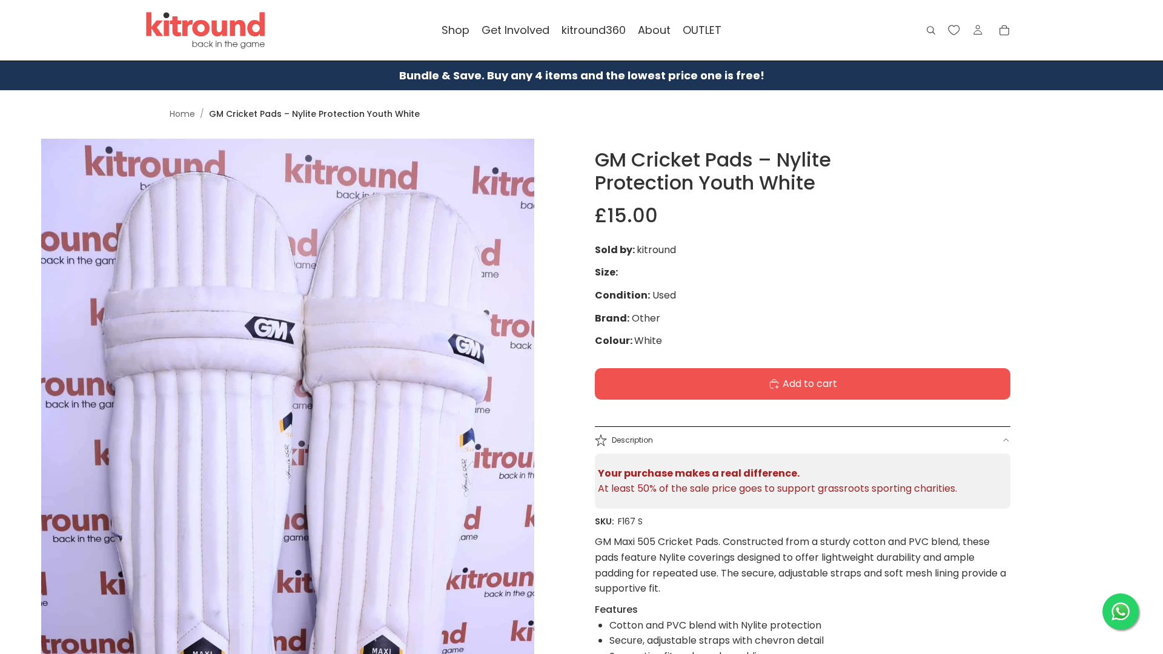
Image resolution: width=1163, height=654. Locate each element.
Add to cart (810, 384)
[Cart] (1004, 30)
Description (632, 440)
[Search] (931, 30)
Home (182, 114)
